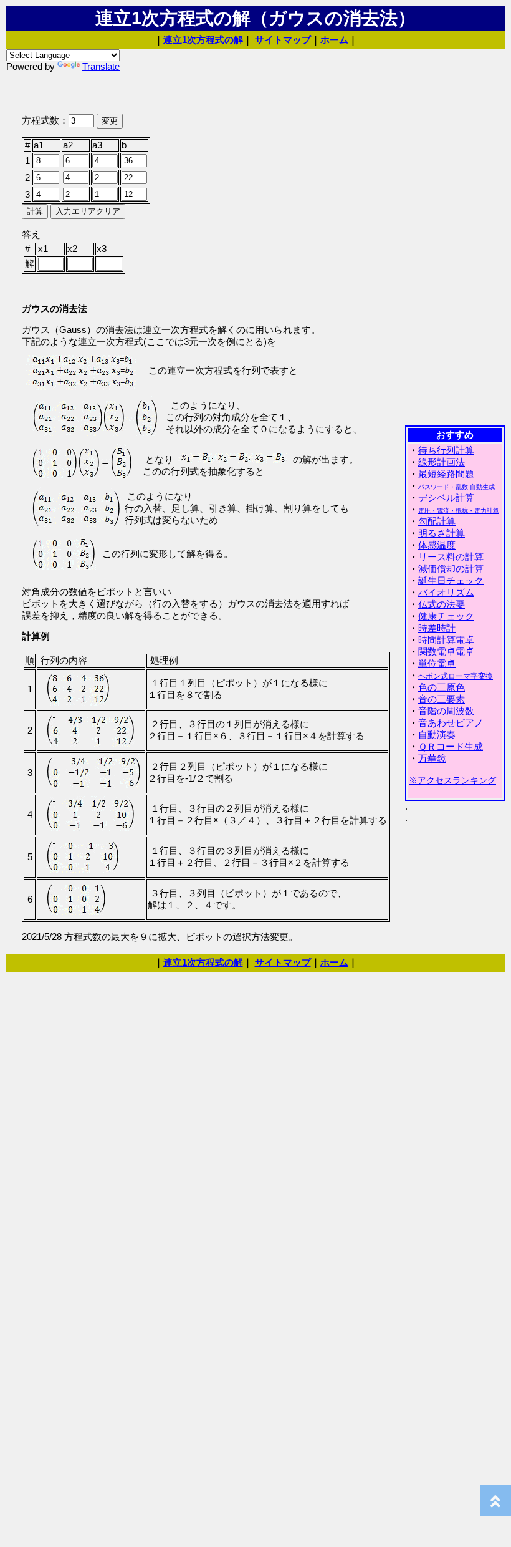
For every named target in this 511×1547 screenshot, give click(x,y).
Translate (101, 67)
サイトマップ (283, 40)
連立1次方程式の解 (203, 40)
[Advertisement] (455, 236)
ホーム (334, 40)
